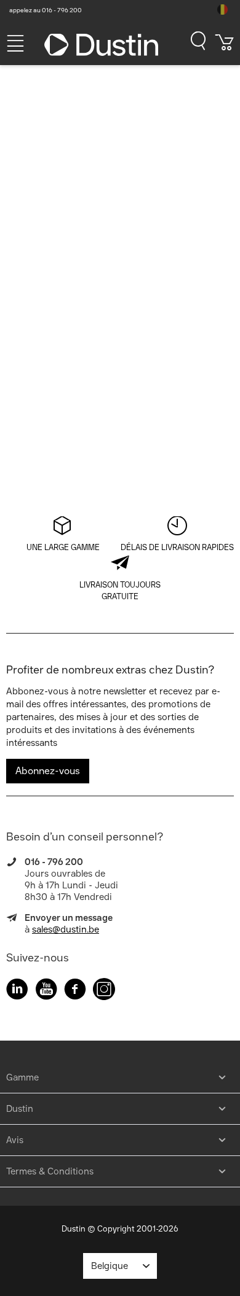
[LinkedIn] (17, 991)
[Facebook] (75, 991)
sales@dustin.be (65, 929)
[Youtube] (46, 991)
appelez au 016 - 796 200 (45, 10)
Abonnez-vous (47, 771)
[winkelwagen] (224, 46)
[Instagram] (104, 991)
